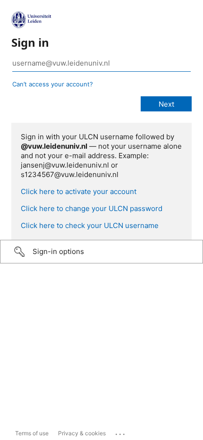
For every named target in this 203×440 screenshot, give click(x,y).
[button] (101, 251)
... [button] (121, 432)
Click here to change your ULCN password (91, 208)
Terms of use (32, 433)
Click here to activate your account (78, 191)
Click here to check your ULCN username (90, 225)
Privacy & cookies (82, 433)
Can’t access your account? (52, 84)
